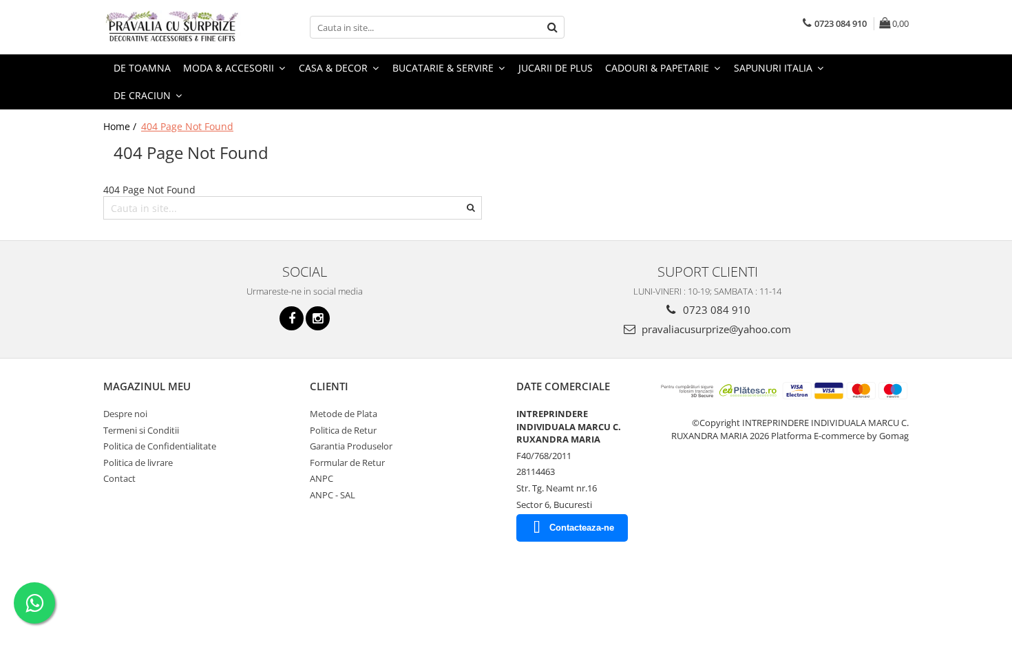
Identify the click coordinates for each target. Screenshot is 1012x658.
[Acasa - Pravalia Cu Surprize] (172, 27)
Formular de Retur (347, 462)
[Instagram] (318, 318)
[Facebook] (292, 318)
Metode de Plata (343, 413)
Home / (121, 126)
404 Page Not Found (187, 126)
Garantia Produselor (351, 446)
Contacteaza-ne (581, 527)
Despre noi (125, 413)
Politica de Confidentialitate (159, 446)
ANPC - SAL (332, 495)
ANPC (321, 478)
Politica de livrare (138, 462)
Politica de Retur (343, 430)
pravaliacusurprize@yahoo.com (715, 329)
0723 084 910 (715, 310)
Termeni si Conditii (141, 430)
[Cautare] (552, 27)
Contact (119, 478)
